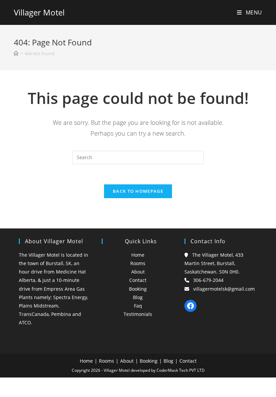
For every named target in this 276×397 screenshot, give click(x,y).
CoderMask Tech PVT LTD (181, 370)
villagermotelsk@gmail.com (224, 289)
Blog (138, 297)
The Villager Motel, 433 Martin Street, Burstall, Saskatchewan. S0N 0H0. (213, 263)
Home (137, 255)
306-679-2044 (208, 280)
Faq (138, 305)
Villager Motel (39, 12)
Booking (138, 289)
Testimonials (138, 314)
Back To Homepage (138, 191)
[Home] (16, 53)
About (138, 271)
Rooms (137, 263)
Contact (137, 280)
